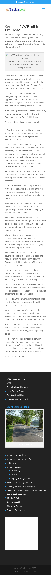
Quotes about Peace (15, 502)
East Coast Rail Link (15, 395)
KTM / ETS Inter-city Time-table (20, 482)
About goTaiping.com (16, 510)
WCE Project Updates (16, 379)
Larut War (15, 474)
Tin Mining (15, 470)
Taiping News (13, 498)
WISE (9, 383)
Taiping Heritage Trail (20, 478)
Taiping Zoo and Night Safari (19, 459)
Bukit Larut (11, 463)
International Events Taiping (19, 399)
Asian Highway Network (17, 387)
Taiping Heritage (14, 467)
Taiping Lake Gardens (16, 455)
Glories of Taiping (14, 506)
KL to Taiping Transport (17, 391)
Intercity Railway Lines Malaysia (21, 486)
